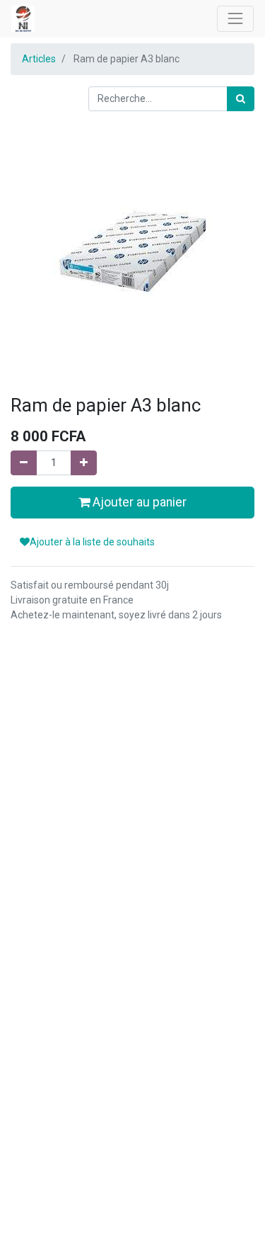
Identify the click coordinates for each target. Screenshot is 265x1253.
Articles (39, 58)
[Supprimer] (24, 462)
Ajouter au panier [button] (138, 502)
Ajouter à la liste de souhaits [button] (92, 542)
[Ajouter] (84, 462)
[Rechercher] (240, 98)
